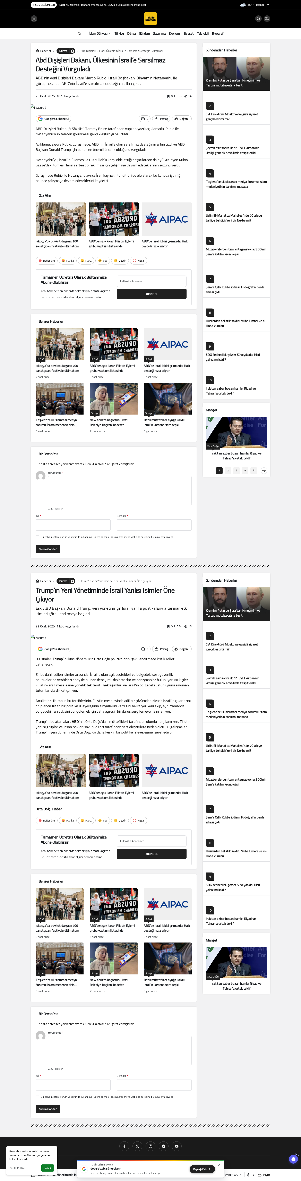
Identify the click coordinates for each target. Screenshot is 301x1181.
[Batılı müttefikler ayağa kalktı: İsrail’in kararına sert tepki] (168, 408)
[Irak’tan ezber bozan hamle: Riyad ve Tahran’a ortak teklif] (236, 382)
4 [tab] (245, 470)
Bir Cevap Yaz (48, 453)
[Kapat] (219, 1164)
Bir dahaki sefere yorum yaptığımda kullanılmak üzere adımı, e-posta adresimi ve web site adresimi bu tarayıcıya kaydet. (107, 537)
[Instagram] (150, 1146)
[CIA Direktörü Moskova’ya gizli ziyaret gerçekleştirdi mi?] (236, 107)
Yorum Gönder (48, 549)
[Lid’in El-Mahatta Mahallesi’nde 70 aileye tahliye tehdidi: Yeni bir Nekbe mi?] (236, 209)
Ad (38, 516)
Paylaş (266, 1174)
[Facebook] (124, 1146)
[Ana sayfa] (79, 33)
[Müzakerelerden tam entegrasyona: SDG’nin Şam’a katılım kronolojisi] (236, 243)
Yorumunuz (55, 473)
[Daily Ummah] (150, 18)
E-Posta (122, 516)
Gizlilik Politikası (18, 1168)
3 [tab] (236, 470)
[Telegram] (164, 1146)
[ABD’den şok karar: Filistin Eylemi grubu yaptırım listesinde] (114, 225)
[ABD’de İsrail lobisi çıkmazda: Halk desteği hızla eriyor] (167, 225)
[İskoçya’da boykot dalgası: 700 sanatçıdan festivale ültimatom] (61, 225)
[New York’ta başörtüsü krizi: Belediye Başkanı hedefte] (114, 408)
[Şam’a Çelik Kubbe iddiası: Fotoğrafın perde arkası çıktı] (236, 278)
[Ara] (258, 18)
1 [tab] (219, 470)
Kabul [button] (48, 1168)
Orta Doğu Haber (49, 809)
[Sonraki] (264, 470)
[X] (137, 1146)
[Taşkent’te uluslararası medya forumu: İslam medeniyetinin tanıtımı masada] (60, 408)
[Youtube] (177, 1146)
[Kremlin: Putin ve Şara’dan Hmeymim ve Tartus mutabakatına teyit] (236, 74)
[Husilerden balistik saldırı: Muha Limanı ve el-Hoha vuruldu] (236, 314)
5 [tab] (254, 470)
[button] (267, 18)
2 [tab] (228, 470)
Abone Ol (152, 294)
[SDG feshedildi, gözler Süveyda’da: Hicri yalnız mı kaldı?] (236, 348)
